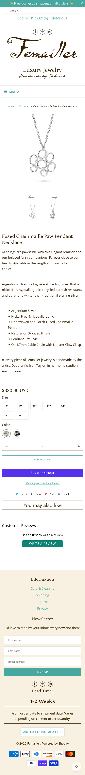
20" (35, 406)
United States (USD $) (41, 732)
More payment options (43, 483)
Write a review (42, 543)
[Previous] (30, 197)
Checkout (59, 18)
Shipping (42, 595)
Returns (42, 602)
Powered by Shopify (55, 743)
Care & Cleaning (42, 588)
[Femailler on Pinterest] (42, 31)
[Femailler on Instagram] (49, 31)
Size (5, 397)
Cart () (40, 18)
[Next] (54, 197)
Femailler (33, 743)
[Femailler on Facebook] (35, 31)
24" (63, 406)
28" (20, 415)
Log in (22, 18)
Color (6, 425)
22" (49, 406)
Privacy (42, 608)
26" (6, 415)
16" (6, 406)
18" (20, 406)
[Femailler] (42, 59)
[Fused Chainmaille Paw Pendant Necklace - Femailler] (42, 153)
